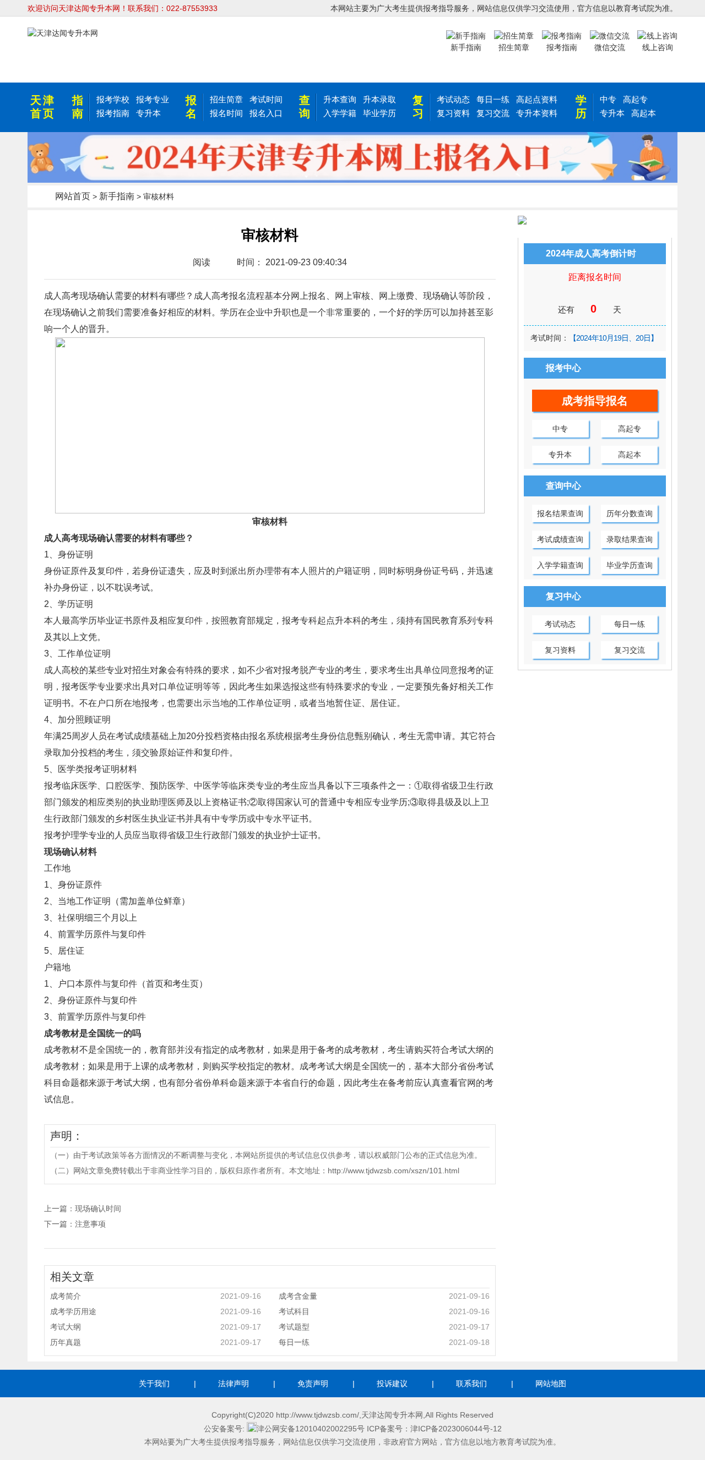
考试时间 (266, 99)
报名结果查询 (560, 513)
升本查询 (339, 99)
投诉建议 (392, 1383)
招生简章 (226, 99)
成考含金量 (384, 1296)
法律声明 (233, 1383)
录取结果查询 (629, 539)
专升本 (148, 113)
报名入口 (266, 113)
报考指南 (112, 113)
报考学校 (112, 99)
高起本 (643, 113)
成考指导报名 (595, 401)
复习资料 (453, 113)
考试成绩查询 (560, 539)
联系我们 (471, 1383)
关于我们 (154, 1383)
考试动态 (453, 99)
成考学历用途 (155, 1311)
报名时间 (226, 113)
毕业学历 (379, 113)
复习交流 (492, 113)
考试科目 (384, 1311)
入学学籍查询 (560, 565)
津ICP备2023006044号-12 (456, 1428)
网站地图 (550, 1383)
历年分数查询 (629, 513)
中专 (608, 99)
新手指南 (116, 196)
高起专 (635, 99)
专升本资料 (536, 113)
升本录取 (379, 99)
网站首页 (72, 196)
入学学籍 (339, 113)
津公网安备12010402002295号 (311, 1428)
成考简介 (155, 1296)
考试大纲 (155, 1326)
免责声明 (312, 1383)
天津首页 (43, 106)
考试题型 (384, 1326)
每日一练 (492, 99)
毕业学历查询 (629, 565)
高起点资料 (536, 99)
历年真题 (155, 1342)
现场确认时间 (98, 1208)
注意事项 (90, 1224)
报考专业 (152, 99)
